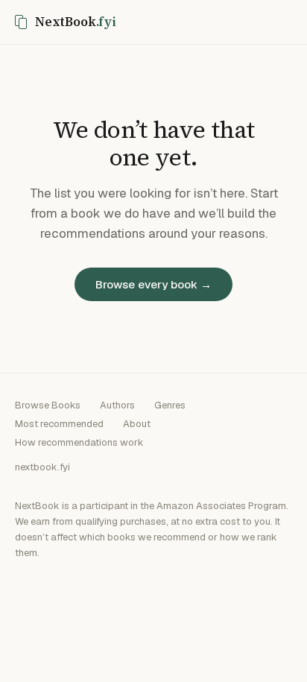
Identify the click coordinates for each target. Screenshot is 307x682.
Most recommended (59, 424)
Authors (117, 405)
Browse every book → (153, 284)
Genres (170, 405)
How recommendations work (79, 442)
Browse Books (47, 405)
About (137, 424)
